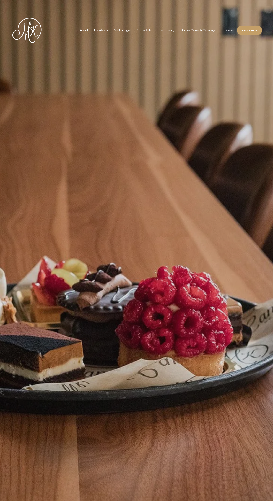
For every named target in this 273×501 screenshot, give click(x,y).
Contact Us (143, 30)
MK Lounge (122, 30)
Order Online (249, 30)
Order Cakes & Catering (198, 30)
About (84, 30)
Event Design (166, 30)
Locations (101, 30)
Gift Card (226, 30)
